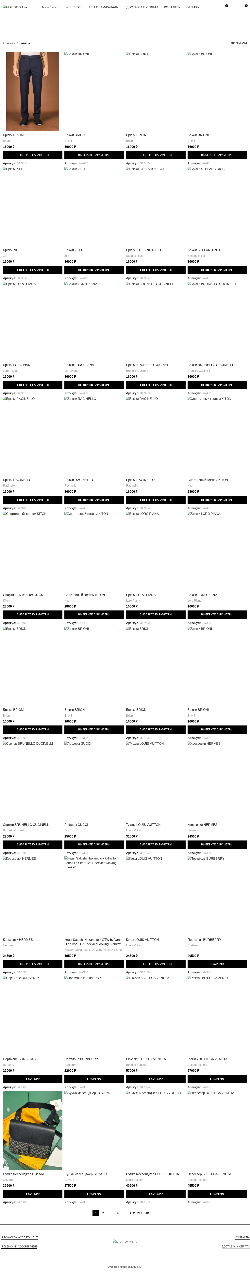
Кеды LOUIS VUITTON (142, 939)
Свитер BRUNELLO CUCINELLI (26, 824)
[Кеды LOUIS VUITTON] (156, 896)
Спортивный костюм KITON (208, 480)
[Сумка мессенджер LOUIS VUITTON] (156, 1130)
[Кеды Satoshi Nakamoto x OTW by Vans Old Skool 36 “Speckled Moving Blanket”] (94, 896)
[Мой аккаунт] (235, 7)
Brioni (6, 140)
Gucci (68, 830)
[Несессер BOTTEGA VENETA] (217, 1130)
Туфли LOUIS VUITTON (143, 824)
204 (147, 1213)
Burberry (193, 945)
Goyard (8, 1179)
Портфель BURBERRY (204, 939)
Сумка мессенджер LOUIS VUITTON (152, 1174)
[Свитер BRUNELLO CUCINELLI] (32, 781)
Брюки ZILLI (11, 250)
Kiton (191, 485)
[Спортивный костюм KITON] (217, 436)
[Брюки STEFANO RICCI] (156, 206)
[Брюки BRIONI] (32, 91)
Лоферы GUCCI (76, 824)
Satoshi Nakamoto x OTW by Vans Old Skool (93, 949)
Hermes (193, 830)
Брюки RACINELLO (17, 480)
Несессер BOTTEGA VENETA (209, 1174)
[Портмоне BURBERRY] (32, 1015)
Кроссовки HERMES (202, 824)
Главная (9, 43)
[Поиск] (215, 7)
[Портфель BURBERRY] (217, 896)
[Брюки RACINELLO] (32, 436)
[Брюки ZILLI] (32, 206)
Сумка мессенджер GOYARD (24, 1174)
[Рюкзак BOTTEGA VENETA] (156, 1015)
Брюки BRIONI (13, 135)
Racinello (9, 485)
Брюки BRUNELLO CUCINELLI (148, 365)
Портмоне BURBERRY (20, 1059)
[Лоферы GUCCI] (94, 781)
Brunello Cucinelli (137, 370)
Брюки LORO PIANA (18, 365)
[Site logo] (15, 7)
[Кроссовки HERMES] (217, 781)
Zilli (5, 255)
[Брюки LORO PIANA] (32, 321)
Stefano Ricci (134, 255)
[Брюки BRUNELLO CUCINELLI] (156, 321)
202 (132, 1213)
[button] (217, 964)
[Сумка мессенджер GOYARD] (32, 1130)
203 (139, 1213)
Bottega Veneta (136, 1064)
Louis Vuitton (134, 830)
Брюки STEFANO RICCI (143, 250)
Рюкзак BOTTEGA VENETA (146, 1059)
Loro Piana (10, 370)
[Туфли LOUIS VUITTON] (156, 781)
